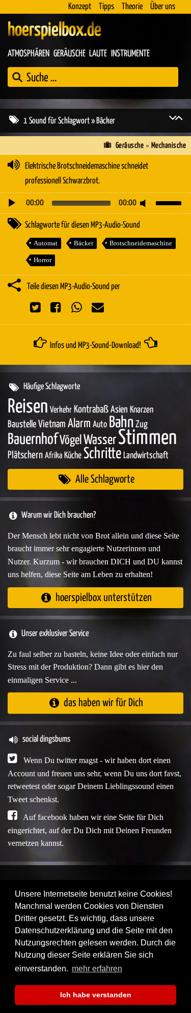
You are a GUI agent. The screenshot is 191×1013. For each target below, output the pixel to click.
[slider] (170, 202)
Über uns (162, 7)
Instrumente (130, 53)
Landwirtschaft (146, 455)
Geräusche (69, 53)
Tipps (106, 7)
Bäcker (83, 243)
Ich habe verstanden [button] (95, 995)
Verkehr (61, 410)
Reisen (28, 407)
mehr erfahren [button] (97, 968)
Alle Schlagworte (104, 479)
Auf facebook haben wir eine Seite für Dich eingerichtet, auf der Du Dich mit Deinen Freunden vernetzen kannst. (90, 830)
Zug (141, 424)
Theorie (132, 7)
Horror (42, 260)
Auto (100, 424)
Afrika (53, 456)
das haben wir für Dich (103, 703)
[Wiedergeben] (12, 203)
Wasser (100, 440)
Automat (46, 243)
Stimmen (147, 438)
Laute (98, 53)
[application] (95, 203)
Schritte (102, 454)
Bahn (121, 422)
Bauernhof (33, 439)
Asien (119, 410)
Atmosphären (28, 53)
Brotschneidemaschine (141, 243)
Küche (72, 455)
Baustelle (22, 424)
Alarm (79, 424)
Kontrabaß (91, 410)
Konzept (79, 7)
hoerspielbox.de (54, 30)
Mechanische (168, 145)
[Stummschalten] (145, 203)
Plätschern (25, 455)
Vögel (70, 440)
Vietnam (52, 424)
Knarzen (141, 410)
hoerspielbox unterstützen (104, 597)
